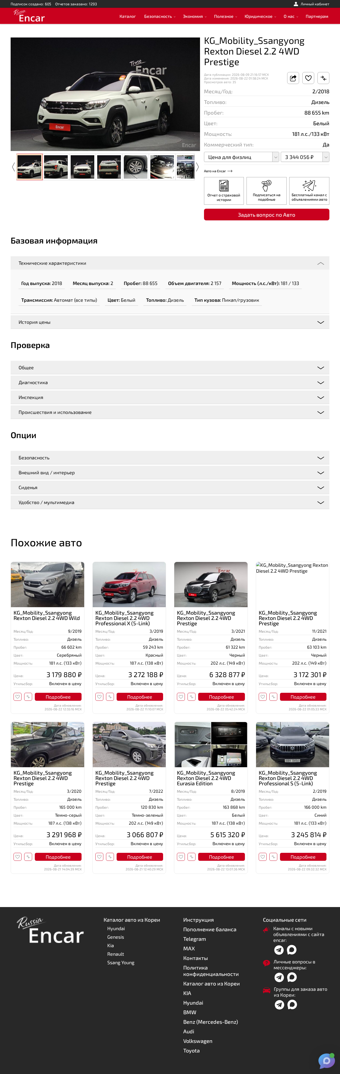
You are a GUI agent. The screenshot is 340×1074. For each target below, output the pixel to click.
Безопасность (158, 16)
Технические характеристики (52, 263)
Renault (115, 954)
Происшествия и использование (55, 412)
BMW (189, 1012)
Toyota (191, 1050)
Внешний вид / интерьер (47, 472)
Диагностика (33, 382)
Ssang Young (120, 962)
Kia (110, 945)
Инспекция (31, 397)
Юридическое (259, 16)
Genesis (115, 937)
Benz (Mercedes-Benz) (210, 1021)
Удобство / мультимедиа (46, 502)
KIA (187, 993)
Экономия (193, 16)
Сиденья (28, 487)
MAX (189, 948)
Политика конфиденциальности (211, 970)
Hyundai (116, 928)
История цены (34, 322)
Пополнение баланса (209, 929)
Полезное (223, 16)
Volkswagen (197, 1041)
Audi (188, 1031)
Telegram (194, 938)
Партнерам (317, 16)
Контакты (195, 958)
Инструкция (198, 919)
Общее (26, 367)
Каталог (128, 16)
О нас (289, 16)
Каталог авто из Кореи (211, 983)
